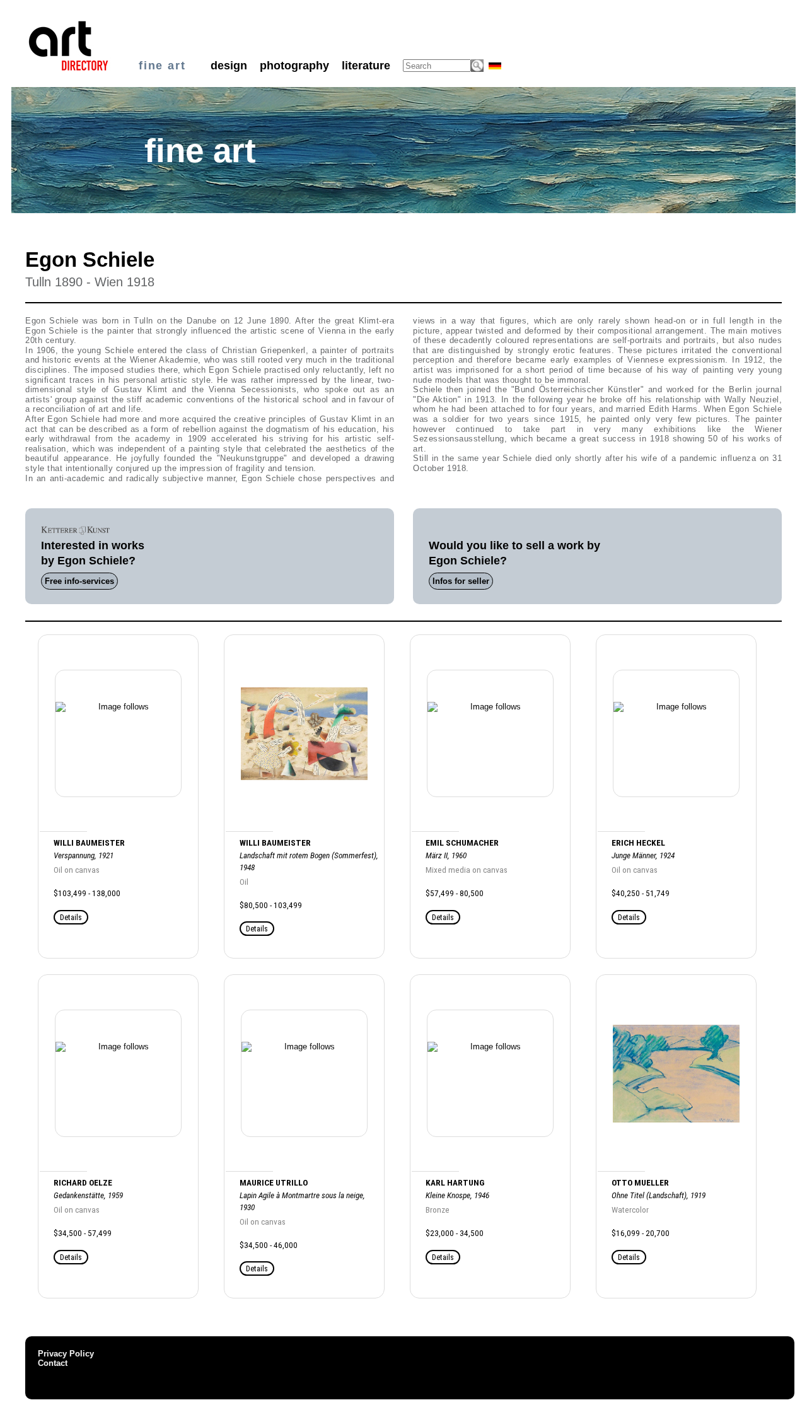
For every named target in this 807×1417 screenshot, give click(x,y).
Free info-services (79, 581)
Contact (52, 1363)
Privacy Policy (66, 1353)
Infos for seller (461, 581)
